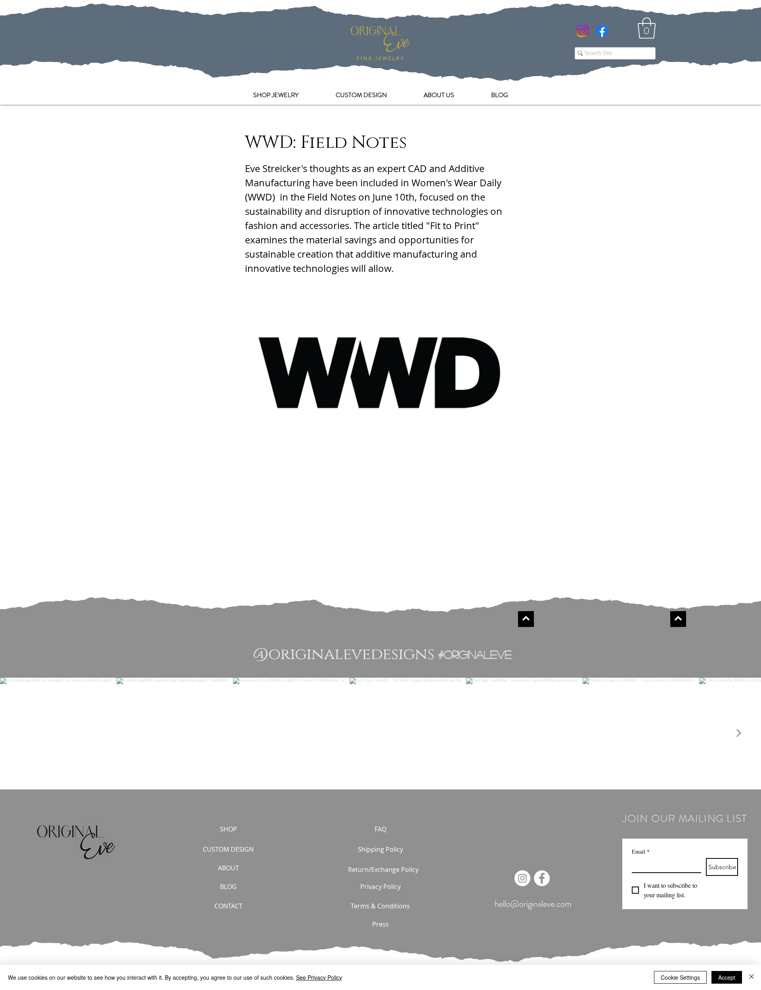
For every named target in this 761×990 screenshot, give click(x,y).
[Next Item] (738, 733)
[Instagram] (583, 31)
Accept (726, 977)
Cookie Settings (680, 977)
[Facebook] (602, 31)
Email (641, 851)
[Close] (751, 977)
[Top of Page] (526, 619)
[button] (647, 28)
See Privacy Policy (319, 977)
